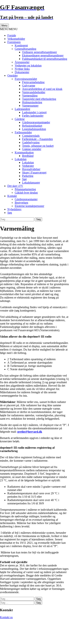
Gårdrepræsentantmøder (36, 122)
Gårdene (20, 119)
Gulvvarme (28, 85)
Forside (11, 35)
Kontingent (21, 45)
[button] (9, 29)
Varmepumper (30, 105)
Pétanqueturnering (25, 189)
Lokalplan (20, 159)
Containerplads (31, 135)
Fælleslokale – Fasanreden (37, 139)
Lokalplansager (31, 182)
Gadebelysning (31, 142)
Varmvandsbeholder (33, 92)
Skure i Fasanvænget (34, 172)
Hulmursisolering (32, 102)
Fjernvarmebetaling (33, 82)
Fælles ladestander (32, 115)
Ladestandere (22, 109)
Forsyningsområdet (26, 78)
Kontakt (12, 195)
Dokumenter (22, 72)
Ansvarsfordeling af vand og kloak (42, 88)
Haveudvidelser (31, 169)
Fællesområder (23, 132)
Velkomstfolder (16, 38)
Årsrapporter (22, 62)
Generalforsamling (25, 48)
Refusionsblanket (32, 125)
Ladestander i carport (34, 112)
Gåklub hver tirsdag (26, 192)
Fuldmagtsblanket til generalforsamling (44, 58)
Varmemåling (30, 95)
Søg (9, 212)
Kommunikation (24, 152)
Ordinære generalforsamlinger (39, 52)
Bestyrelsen (21, 202)
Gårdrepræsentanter (26, 199)
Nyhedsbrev (14, 209)
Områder (12, 75)
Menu (4, 25)
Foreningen (14, 42)
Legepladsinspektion (34, 129)
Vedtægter (28, 165)
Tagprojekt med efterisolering (39, 99)
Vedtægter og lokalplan (28, 65)
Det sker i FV (15, 185)
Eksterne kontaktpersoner (29, 206)
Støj (24, 179)
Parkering (27, 175)
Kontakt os (6, 617)
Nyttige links (22, 68)
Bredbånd (27, 155)
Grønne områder (31, 149)
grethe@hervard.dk (29, 431)
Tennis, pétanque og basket (38, 145)
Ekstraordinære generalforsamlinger (42, 55)
